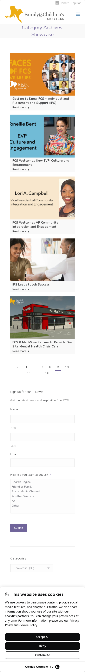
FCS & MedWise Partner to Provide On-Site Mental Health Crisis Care (42, 344)
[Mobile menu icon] (78, 14)
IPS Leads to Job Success (31, 284)
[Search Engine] (43, 482)
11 (29, 373)
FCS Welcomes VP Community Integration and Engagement (35, 224)
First (13, 427)
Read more (19, 107)
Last (13, 445)
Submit (18, 528)
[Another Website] (43, 496)
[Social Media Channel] (43, 491)
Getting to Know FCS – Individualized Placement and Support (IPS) (40, 101)
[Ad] (43, 501)
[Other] (43, 505)
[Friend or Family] (43, 486)
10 (67, 367)
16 (47, 373)
